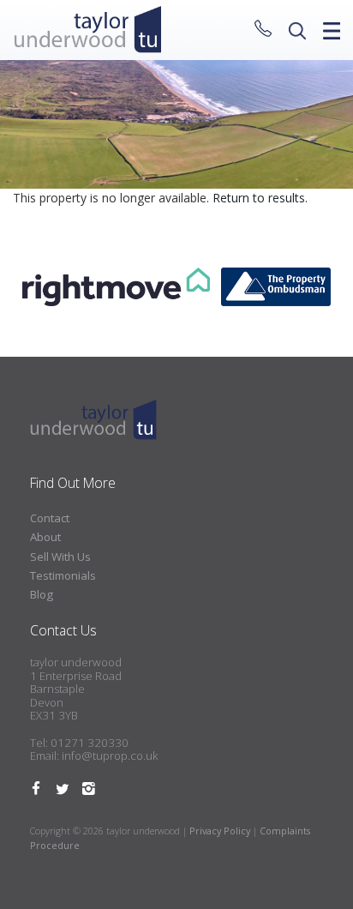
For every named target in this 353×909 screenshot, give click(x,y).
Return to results (258, 198)
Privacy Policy (219, 830)
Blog (41, 594)
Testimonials (63, 575)
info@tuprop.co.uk (110, 755)
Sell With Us (60, 556)
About (45, 537)
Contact (49, 518)
